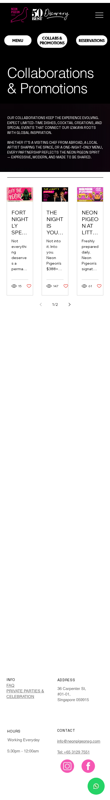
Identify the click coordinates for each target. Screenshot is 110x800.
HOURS (14, 731)
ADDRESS (66, 680)
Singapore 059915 (73, 699)
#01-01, (63, 694)
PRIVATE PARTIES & (25, 691)
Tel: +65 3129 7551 (73, 752)
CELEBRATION (20, 696)
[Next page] (69, 304)
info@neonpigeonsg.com (78, 741)
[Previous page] (40, 304)
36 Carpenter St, (71, 688)
